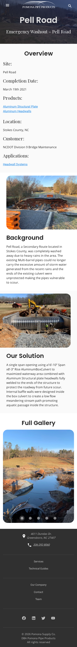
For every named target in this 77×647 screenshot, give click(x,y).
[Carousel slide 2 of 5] (30, 518)
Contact (38, 592)
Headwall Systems (15, 164)
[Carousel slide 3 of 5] (38, 518)
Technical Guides (38, 568)
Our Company (38, 584)
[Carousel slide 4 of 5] (46, 518)
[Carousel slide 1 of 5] (22, 518)
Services (38, 561)
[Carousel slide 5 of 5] (55, 518)
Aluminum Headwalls (17, 111)
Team (38, 599)
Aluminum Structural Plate (20, 106)
